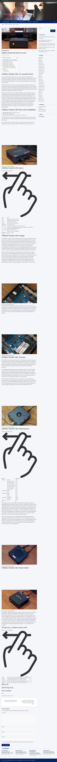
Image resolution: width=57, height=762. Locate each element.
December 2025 (42, 67)
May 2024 (40, 95)
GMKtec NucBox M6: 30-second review (9, 59)
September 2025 (42, 71)
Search (40, 28)
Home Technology (22, 21)
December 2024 (42, 85)
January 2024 (41, 101)
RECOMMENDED (6, 748)
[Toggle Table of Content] (16, 58)
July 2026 (40, 58)
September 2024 (42, 89)
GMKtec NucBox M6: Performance (9, 65)
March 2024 (41, 98)
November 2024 (42, 86)
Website (3, 736)
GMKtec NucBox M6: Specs (7, 61)
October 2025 (41, 70)
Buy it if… (4, 68)
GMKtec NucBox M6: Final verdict (9, 66)
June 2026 (40, 60)
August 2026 (41, 57)
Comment (4, 712)
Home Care (29, 21)
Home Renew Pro (11, 760)
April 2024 (41, 96)
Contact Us (35, 21)
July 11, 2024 (4, 54)
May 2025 (40, 77)
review (12, 695)
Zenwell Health (41, 116)
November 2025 (42, 68)
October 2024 (41, 87)
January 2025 (41, 83)
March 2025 (41, 80)
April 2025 (40, 79)
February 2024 (41, 99)
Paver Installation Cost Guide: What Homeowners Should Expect (21, 753)
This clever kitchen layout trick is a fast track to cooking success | (11, 701)
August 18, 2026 (4, 754)
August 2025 (41, 73)
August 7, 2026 (18, 754)
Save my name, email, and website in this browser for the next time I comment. (18, 741)
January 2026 (41, 66)
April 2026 (41, 61)
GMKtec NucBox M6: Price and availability (10, 60)
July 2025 (40, 74)
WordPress (33, 760)
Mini (7, 695)
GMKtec (5, 695)
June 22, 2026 (45, 754)
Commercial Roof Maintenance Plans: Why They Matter (7, 753)
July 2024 (40, 92)
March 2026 (41, 63)
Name (3, 726)
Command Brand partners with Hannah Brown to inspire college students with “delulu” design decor (27, 702)
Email (3, 731)
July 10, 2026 (31, 755)
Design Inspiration (6, 21)
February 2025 (41, 82)
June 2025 (40, 76)
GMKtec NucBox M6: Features (8, 64)
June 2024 (40, 93)
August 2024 (41, 90)
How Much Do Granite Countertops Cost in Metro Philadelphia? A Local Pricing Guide (35, 754)
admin (8, 54)
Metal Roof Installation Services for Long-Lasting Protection (49, 753)
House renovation (14, 21)
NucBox (9, 695)
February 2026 (41, 64)
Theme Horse (20, 760)
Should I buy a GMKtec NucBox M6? (10, 67)
